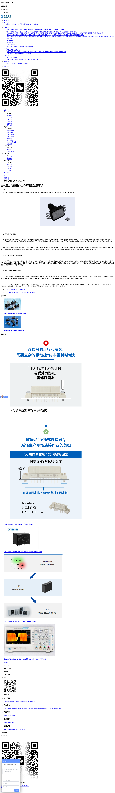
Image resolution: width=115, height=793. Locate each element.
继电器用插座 (72, 31)
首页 (5, 110)
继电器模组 (46, 29)
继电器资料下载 (19, 59)
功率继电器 (37, 31)
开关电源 (61, 29)
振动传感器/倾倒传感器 (30, 37)
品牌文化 (15, 24)
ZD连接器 (71, 35)
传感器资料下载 (37, 59)
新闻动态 (6, 61)
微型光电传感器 (11, 37)
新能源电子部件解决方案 (14, 54)
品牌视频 (25, 24)
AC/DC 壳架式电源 (12, 46)
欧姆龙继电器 (11, 29)
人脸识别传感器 (41, 37)
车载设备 (9, 52)
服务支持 (6, 55)
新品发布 (9, 63)
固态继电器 (55, 31)
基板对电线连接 (20, 35)
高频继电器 (18, 31)
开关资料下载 (11, 59)
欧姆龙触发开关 (99, 33)
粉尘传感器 (95, 37)
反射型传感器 (20, 37)
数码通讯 (30, 52)
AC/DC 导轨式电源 (23, 46)
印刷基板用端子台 (79, 35)
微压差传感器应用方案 (60, 52)
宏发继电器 (40, 29)
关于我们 (6, 22)
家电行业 (20, 52)
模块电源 (30, 46)
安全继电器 (24, 31)
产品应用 (9, 50)
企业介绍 (9, 24)
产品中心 (6, 27)
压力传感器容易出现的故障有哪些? (15, 289)
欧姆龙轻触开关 (40, 33)
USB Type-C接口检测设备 (54, 35)
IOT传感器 (49, 37)
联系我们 (6, 66)
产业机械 (41, 52)
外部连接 (34, 35)
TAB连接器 (65, 35)
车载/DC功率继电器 (46, 31)
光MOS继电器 (11, 44)
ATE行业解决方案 (26, 54)
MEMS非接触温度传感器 (59, 37)
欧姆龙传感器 (33, 29)
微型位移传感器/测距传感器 (84, 37)
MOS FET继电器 (54, 29)
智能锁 (51, 52)
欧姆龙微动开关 (11, 33)
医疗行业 (36, 52)
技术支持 (9, 57)
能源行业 (25, 52)
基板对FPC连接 (11, 35)
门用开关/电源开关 (30, 33)
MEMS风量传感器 (104, 37)
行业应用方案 (16, 50)
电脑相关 (15, 52)
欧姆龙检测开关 (20, 33)
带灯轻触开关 (82, 33)
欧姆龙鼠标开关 (90, 33)
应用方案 (6, 48)
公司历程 (30, 24)
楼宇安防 (46, 52)
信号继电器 (31, 31)
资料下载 (14, 57)
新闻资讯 (15, 63)
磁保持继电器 (11, 31)
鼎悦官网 (6, 20)
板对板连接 (28, 35)
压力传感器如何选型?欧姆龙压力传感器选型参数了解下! (21, 292)
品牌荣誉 (20, 24)
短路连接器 (44, 35)
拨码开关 (75, 33)
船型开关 (47, 33)
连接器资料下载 (28, 59)
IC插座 (39, 35)
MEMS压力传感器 (71, 37)
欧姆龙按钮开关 (54, 33)
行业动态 (20, 63)
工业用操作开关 (63, 33)
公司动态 (25, 63)
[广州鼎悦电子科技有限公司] (6, 17)
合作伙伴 (35, 24)
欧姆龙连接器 (25, 29)
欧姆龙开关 (18, 29)
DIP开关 (70, 33)
